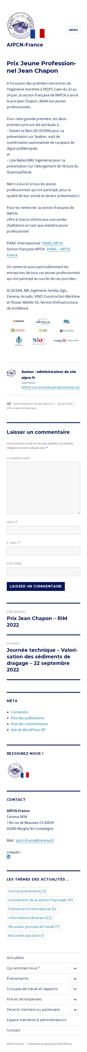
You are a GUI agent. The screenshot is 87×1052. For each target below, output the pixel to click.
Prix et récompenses (24, 999)
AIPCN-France (25, 45)
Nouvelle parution (26, 936)
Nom (12, 522)
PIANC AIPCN (53, 243)
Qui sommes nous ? (23, 968)
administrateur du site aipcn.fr (33, 403)
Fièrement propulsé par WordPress (50, 1044)
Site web (14, 563)
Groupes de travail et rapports (32, 989)
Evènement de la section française (40, 900)
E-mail (13, 543)
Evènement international (32, 909)
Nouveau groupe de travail (34, 927)
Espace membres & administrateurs (36, 1020)
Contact (13, 1030)
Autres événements (27, 891)
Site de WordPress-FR (28, 729)
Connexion (19, 712)
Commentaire (18, 458)
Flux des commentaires (29, 724)
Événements (17, 979)
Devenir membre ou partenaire (33, 1010)
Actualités (15, 958)
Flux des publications (27, 718)
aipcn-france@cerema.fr (35, 840)
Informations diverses (21, 408)
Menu (73, 30)
